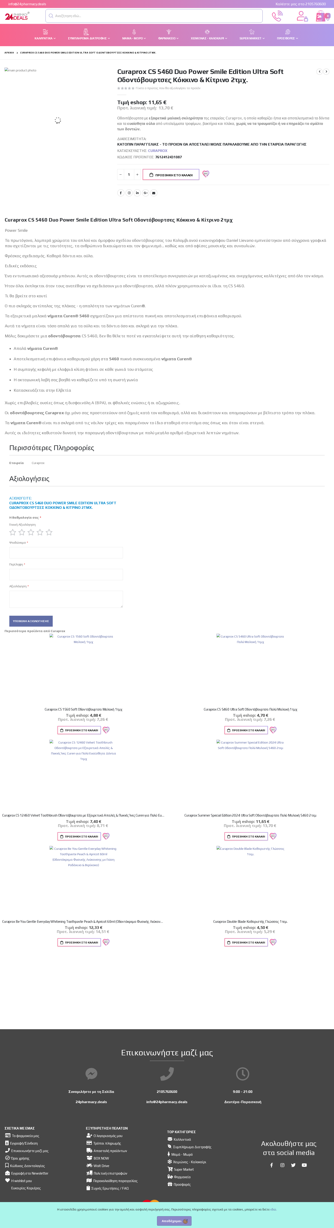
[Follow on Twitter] (293, 1165)
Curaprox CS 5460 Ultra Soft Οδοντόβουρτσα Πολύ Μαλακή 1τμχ (250, 709)
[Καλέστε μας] (277, 15)
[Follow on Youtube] (304, 1165)
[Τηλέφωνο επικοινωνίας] (167, 1074)
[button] (51, 16)
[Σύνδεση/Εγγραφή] (302, 15)
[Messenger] (91, 1074)
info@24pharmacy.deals (27, 4)
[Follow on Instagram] (282, 1165)
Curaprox (157, 151)
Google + (145, 193)
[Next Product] (326, 71)
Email (153, 193)
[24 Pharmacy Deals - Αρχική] (30, 16)
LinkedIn (137, 193)
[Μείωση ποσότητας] (120, 174)
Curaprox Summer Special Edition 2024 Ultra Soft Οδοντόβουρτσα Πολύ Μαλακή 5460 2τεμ (250, 815)
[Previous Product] (319, 71)
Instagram (129, 193)
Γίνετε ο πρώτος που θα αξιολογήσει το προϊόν (168, 88)
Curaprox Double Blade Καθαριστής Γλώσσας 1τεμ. (250, 921)
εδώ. (273, 1209)
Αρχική (9, 52)
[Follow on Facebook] (271, 1165)
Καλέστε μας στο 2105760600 (301, 4)
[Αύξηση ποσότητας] (137, 174)
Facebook (121, 193)
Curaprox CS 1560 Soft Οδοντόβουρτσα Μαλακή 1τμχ (83, 709)
